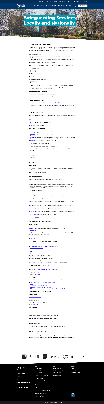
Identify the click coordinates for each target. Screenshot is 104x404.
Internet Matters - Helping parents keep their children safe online (43, 282)
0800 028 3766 (39, 87)
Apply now (82, 5)
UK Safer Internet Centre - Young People (38, 285)
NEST (30, 205)
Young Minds (33, 137)
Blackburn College (31, 40)
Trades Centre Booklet (57, 373)
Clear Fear (32, 122)
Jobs (40, 1)
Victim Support (33, 230)
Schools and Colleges (39, 373)
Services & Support (51, 5)
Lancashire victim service (34, 211)
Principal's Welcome (39, 370)
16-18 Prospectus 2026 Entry (58, 370)
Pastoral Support (45, 40)
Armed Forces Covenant (39, 396)
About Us (68, 5)
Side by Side (32, 134)
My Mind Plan (49, 142)
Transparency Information (40, 389)
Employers (61, 5)
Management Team (39, 377)
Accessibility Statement (75, 372)
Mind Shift (32, 123)
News (43, 1)
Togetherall (32, 140)
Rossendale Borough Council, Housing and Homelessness (47, 269)
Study (42, 5)
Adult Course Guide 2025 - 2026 (59, 372)
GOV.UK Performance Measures (41, 392)
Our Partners (70, 1)
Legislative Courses (57, 375)
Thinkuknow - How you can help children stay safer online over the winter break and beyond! (49, 288)
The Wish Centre (33, 228)
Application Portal (78, 1)
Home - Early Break (34, 304)
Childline (37, 217)
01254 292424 (57, 102)
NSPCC (31, 284)
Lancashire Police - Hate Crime (36, 248)
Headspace (32, 125)
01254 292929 (21, 384)
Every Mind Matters (34, 142)
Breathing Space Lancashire (36, 253)
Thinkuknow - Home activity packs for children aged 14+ (41, 287)
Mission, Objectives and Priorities (41, 375)
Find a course (36, 5)
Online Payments (38, 383)
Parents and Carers (62, 1)
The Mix (32, 138)
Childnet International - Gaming (35, 297)
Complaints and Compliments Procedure (43, 390)
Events (47, 1)
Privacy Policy (73, 370)
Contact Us (85, 1)
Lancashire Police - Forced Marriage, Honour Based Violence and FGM (44, 246)
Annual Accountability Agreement (41, 380)
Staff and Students (53, 1)
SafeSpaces (33, 238)
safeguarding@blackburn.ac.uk (67, 102)
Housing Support (37, 274)
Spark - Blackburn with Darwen (36, 302)
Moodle (58, 310)
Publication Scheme (39, 378)
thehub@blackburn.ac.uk (24, 382)
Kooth (31, 131)
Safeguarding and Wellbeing (53, 40)
